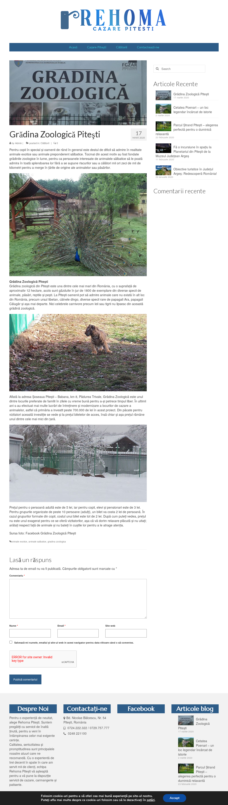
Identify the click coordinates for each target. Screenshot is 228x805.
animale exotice (19, 541)
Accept (174, 798)
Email (61, 625)
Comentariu (17, 575)
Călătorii (45, 143)
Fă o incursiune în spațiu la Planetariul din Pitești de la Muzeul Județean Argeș (184, 151)
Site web (110, 625)
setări (151, 800)
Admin (18, 143)
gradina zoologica (57, 541)
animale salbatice (37, 541)
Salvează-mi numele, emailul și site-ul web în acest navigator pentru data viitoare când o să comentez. (74, 642)
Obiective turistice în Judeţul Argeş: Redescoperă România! (195, 171)
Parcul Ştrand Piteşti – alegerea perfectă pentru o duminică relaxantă (187, 129)
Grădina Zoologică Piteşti (191, 94)
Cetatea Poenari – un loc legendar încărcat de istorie (192, 109)
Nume (13, 625)
